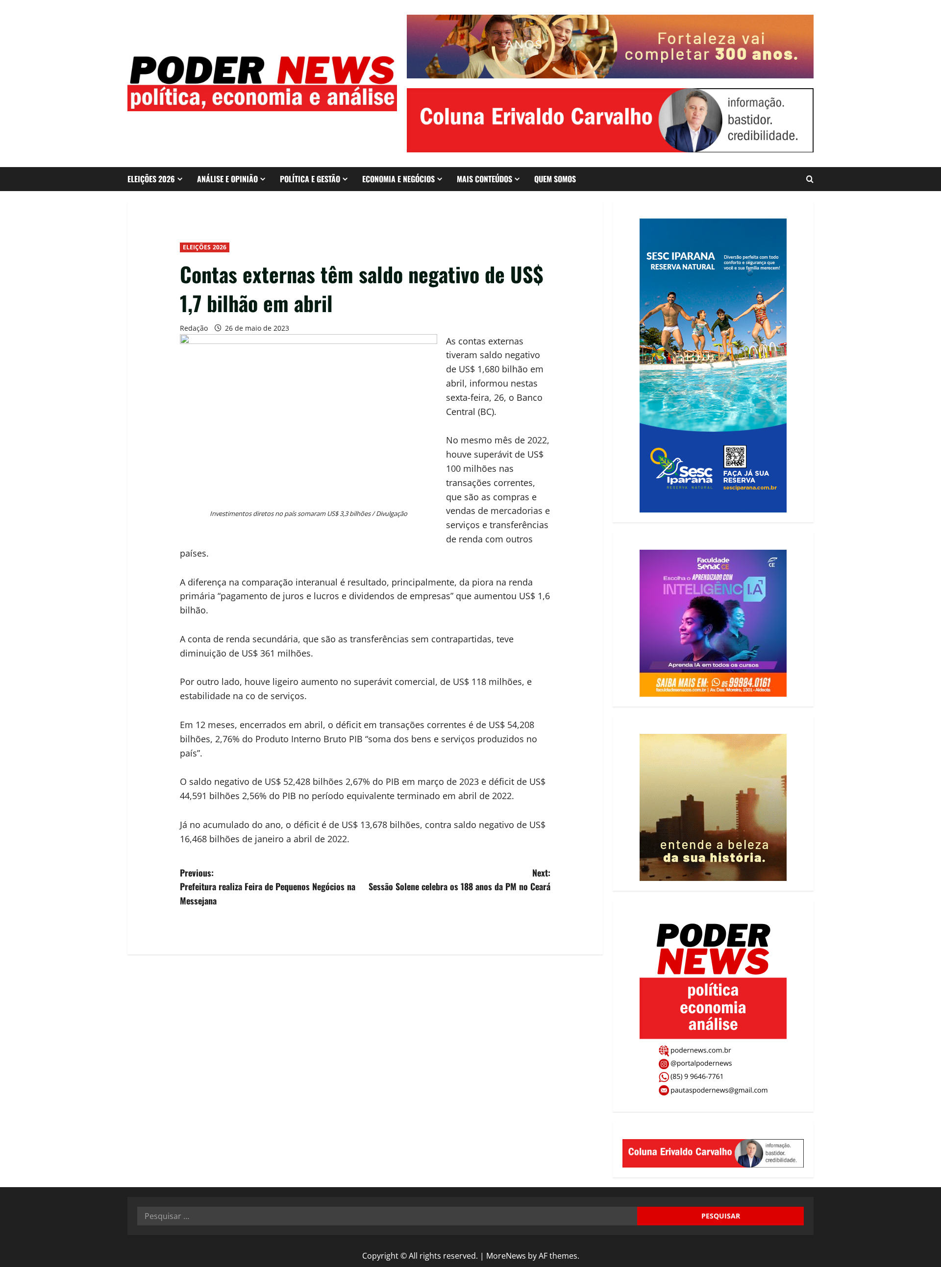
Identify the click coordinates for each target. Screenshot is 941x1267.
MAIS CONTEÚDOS (484, 179)
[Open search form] (810, 179)
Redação (194, 328)
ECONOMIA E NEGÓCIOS (398, 179)
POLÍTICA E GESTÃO (310, 179)
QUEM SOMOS (555, 179)
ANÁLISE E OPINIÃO (227, 179)
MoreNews (506, 1255)
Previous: (267, 886)
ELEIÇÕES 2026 (151, 179)
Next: (459, 879)
